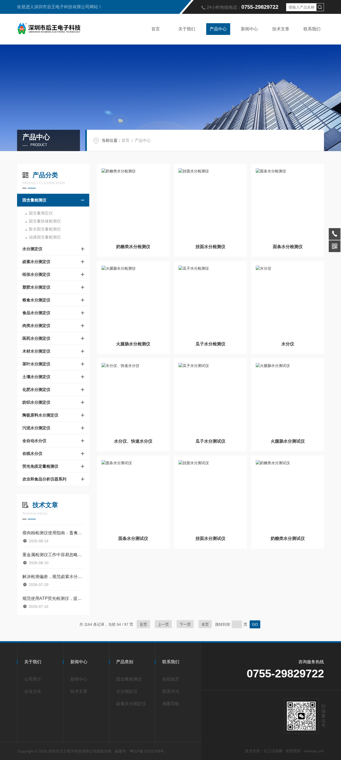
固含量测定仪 (41, 213)
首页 (155, 29)
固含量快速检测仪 (45, 221)
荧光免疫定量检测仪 (40, 466)
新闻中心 (249, 29)
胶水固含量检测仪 (45, 229)
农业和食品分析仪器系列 (44, 479)
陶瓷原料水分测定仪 (40, 415)
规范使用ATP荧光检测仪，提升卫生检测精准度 (53, 598)
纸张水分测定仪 (36, 274)
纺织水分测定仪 (36, 402)
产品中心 (218, 29)
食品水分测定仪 (36, 312)
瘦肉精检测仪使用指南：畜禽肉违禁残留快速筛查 (53, 533)
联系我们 (311, 29)
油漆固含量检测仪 (45, 237)
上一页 (163, 624)
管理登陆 (293, 751)
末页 (205, 624)
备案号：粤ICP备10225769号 (139, 751)
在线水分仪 (32, 453)
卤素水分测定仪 (36, 261)
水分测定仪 (32, 248)
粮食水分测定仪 (36, 300)
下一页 (185, 624)
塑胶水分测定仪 (36, 287)
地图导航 (170, 703)
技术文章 (280, 29)
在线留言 (170, 679)
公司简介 (32, 679)
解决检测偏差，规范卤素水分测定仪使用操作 (53, 576)
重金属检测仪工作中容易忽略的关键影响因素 (53, 554)
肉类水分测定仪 (36, 325)
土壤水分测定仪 (36, 376)
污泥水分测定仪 (36, 428)
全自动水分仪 (34, 440)
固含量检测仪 (34, 200)
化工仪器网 (273, 751)
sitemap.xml (314, 751)
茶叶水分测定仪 (36, 364)
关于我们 (186, 29)
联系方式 (170, 691)
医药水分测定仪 (36, 338)
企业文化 (32, 691)
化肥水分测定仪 (36, 389)
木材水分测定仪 (36, 351)
